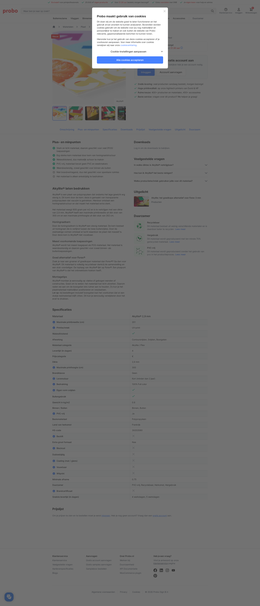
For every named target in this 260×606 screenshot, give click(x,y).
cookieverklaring (128, 45)
